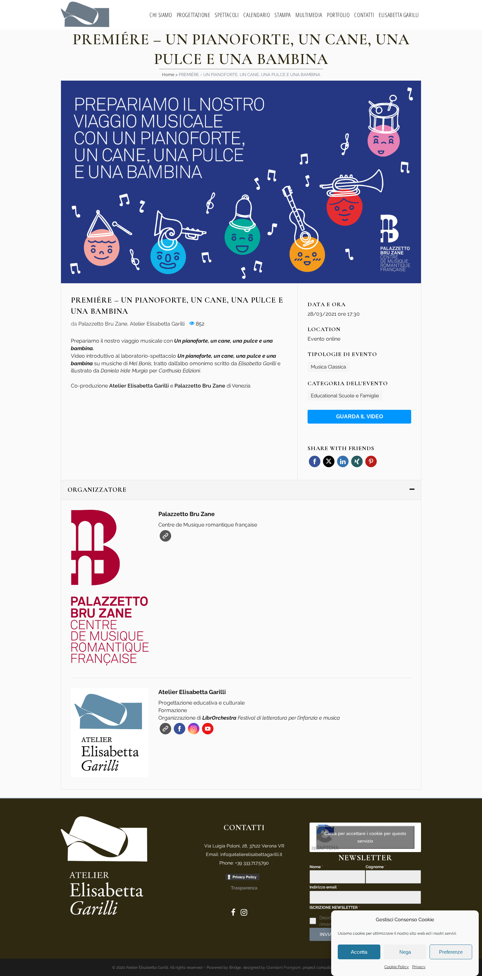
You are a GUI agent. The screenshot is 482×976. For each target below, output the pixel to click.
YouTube (207, 728)
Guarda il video (359, 416)
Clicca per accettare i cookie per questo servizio (365, 837)
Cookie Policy (396, 967)
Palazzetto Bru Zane (102, 324)
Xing (357, 461)
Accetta (359, 952)
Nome (316, 867)
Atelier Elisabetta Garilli (157, 324)
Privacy (419, 967)
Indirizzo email (324, 887)
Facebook (314, 461)
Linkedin (343, 461)
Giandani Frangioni (283, 967)
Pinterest (371, 461)
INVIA (326, 934)
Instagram (193, 728)
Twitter (328, 461)
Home (168, 74)
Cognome (376, 867)
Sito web (165, 536)
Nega (405, 952)
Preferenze (451, 952)
